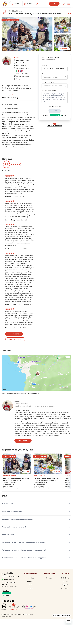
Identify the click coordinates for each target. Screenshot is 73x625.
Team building (65, 588)
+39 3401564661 (9, 579)
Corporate (65, 585)
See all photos (64, 48)
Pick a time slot (48, 82)
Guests (44, 65)
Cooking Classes (15, 11)
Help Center (65, 578)
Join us (30, 588)
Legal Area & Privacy (6, 616)
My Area (49, 578)
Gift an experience (54, 126)
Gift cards (65, 581)
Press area (30, 581)
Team (31, 585)
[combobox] (17, 4)
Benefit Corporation (28, 614)
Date (44, 74)
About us (31, 578)
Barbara (17, 58)
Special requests (49, 91)
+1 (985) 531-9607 (10, 582)
